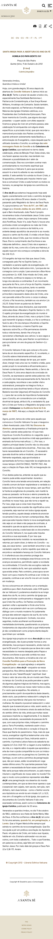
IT (31, 38)
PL (36, 38)
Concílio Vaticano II (23, 91)
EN (17, 38)
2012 (13, 16)
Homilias (5, 16)
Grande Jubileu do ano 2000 (27, 209)
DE (12, 38)
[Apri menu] (49, 5)
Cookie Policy (26, 929)
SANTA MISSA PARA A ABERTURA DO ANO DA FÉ (26, 51)
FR (27, 38)
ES (22, 38)
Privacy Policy (26, 932)
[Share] (50, 27)
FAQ (26, 922)
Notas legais (26, 925)
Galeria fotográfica (26, 72)
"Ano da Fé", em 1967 (33, 205)
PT (40, 38)
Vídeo (26, 68)
